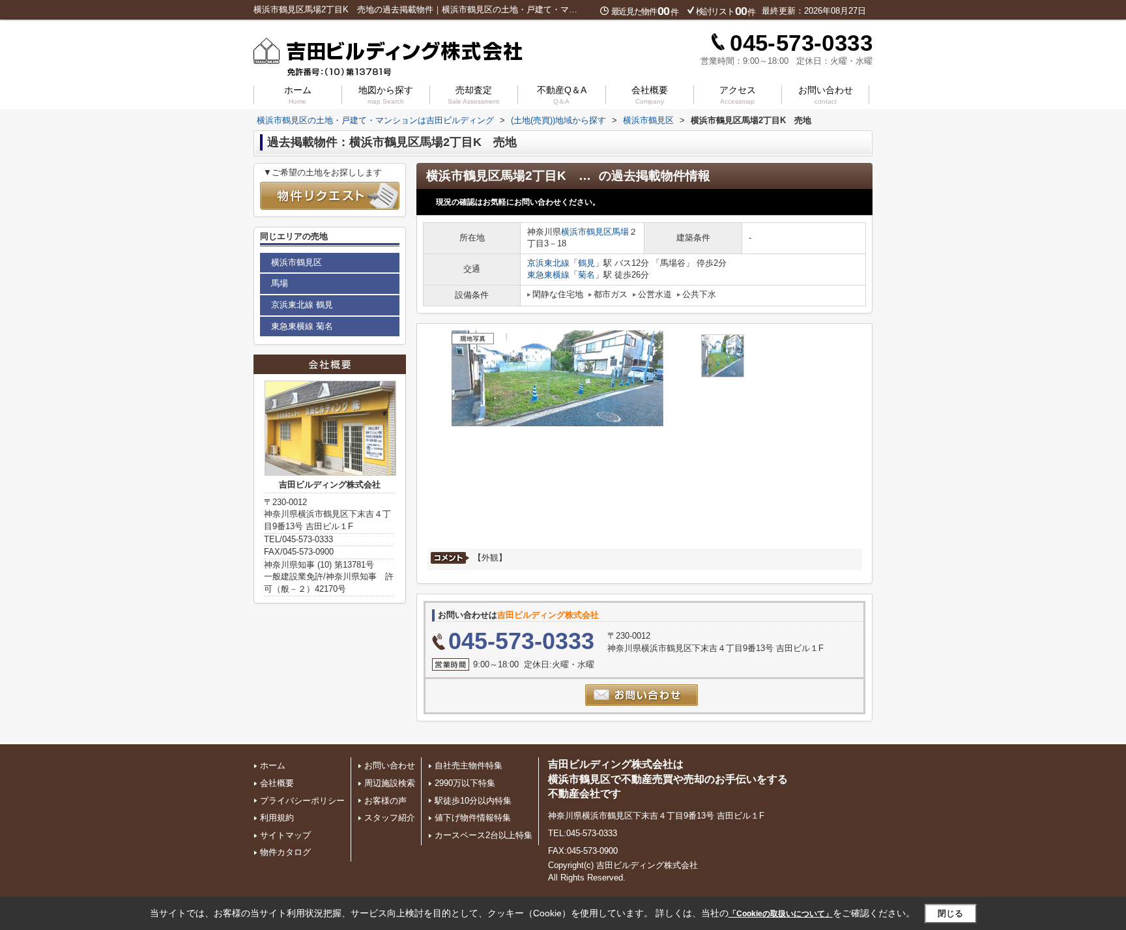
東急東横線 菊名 (302, 326)
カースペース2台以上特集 (483, 835)
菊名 (586, 275)
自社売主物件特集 (468, 765)
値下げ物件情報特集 (473, 817)
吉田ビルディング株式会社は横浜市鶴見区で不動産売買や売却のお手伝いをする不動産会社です (668, 779)
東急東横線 (548, 275)
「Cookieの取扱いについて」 (781, 913)
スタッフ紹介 (389, 817)
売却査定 (473, 95)
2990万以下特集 (465, 783)
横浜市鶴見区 (586, 232)
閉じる (950, 913)
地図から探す (385, 95)
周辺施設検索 (389, 783)
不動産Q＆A (561, 95)
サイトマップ (285, 835)
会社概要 (649, 95)
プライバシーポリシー (302, 801)
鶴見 (586, 263)
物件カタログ (285, 852)
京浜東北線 (548, 263)
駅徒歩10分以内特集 (473, 801)
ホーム (297, 95)
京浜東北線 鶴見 (302, 305)
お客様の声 (385, 801)
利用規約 (277, 817)
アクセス (737, 95)
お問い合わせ (825, 95)
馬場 (620, 232)
